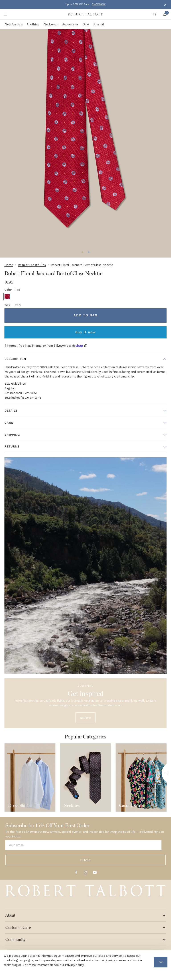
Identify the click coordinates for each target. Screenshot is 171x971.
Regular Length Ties (32, 265)
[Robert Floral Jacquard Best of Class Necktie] (7, 296)
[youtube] (94, 872)
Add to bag (85, 315)
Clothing (33, 24)
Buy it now (85, 332)
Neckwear (50, 24)
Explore (85, 717)
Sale (86, 24)
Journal (98, 24)
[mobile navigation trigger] (5, 14)
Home (8, 265)
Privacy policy (74, 965)
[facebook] (76, 872)
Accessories (70, 24)
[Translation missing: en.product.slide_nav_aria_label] (82, 252)
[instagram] (85, 872)
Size (12, 305)
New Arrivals (13, 24)
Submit (85, 860)
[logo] (85, 891)
